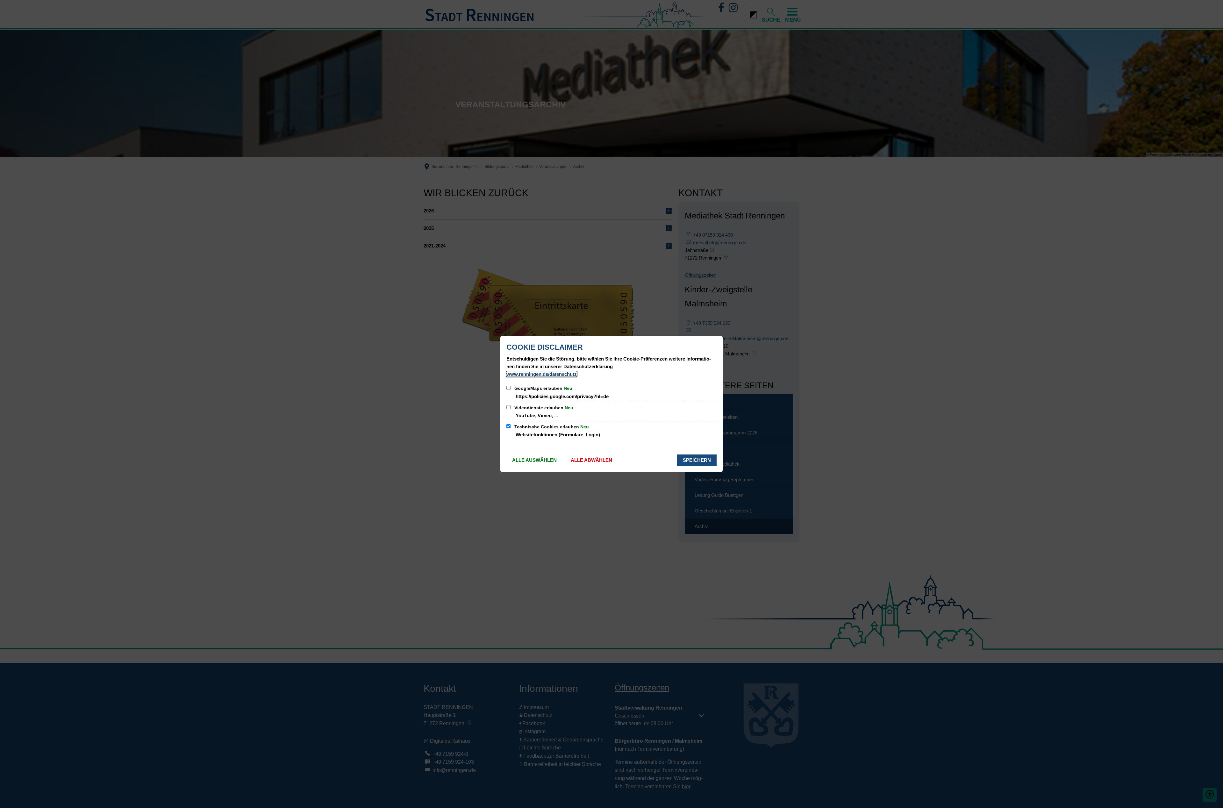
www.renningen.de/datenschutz (541, 374)
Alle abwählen (591, 460)
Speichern (697, 460)
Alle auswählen (534, 460)
